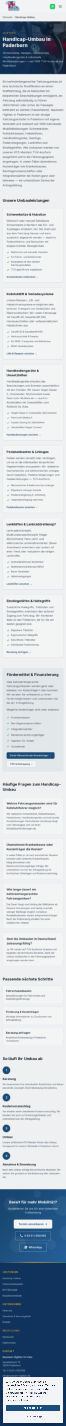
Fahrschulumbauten (13, 1284)
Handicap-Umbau (12, 1278)
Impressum (8, 1337)
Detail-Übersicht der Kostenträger (30, 755)
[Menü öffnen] (60, 6)
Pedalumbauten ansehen (22, 507)
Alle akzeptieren (33, 1407)
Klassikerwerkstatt (12, 1295)
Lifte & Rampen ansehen (22, 353)
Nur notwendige (33, 1416)
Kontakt (6, 1322)
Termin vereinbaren (31, 1224)
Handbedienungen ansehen (24, 434)
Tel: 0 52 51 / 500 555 (14, 1370)
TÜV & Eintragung (21, 764)
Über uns (7, 1310)
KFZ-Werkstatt (10, 1289)
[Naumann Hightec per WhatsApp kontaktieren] (52, 6)
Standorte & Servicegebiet (17, 1316)
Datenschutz (9, 1342)
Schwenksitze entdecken (22, 277)
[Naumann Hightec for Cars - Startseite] (12, 6)
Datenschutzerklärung (17, 1400)
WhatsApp (35, 1247)
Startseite (7, 17)
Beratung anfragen (19, 652)
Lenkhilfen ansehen (19, 583)
